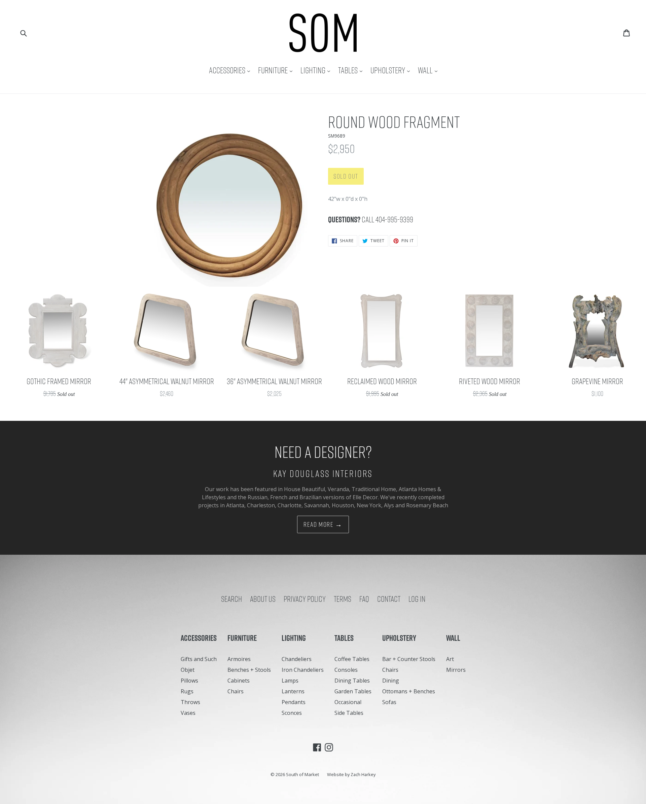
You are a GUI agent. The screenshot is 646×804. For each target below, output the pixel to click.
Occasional (347, 702)
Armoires (239, 659)
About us (263, 599)
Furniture (277, 70)
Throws (190, 702)
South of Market (302, 774)
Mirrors (456, 669)
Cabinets (238, 680)
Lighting (316, 70)
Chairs (235, 691)
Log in (416, 599)
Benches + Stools (249, 669)
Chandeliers (297, 659)
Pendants (294, 702)
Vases (188, 713)
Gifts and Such (199, 659)
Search (231, 599)
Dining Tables (352, 680)
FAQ (364, 599)
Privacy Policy (305, 599)
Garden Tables (352, 691)
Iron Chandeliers (303, 669)
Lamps (290, 680)
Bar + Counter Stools (408, 659)
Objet (187, 669)
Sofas (389, 702)
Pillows (189, 680)
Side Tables (348, 713)
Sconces (292, 713)
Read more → (323, 524)
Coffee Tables (351, 659)
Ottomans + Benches (408, 691)
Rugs (187, 691)
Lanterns (293, 691)
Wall (429, 70)
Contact (388, 599)
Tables (352, 70)
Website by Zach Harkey (351, 774)
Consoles (346, 669)
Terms (342, 599)
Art (450, 659)
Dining (390, 680)
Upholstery (391, 70)
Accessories (231, 70)
